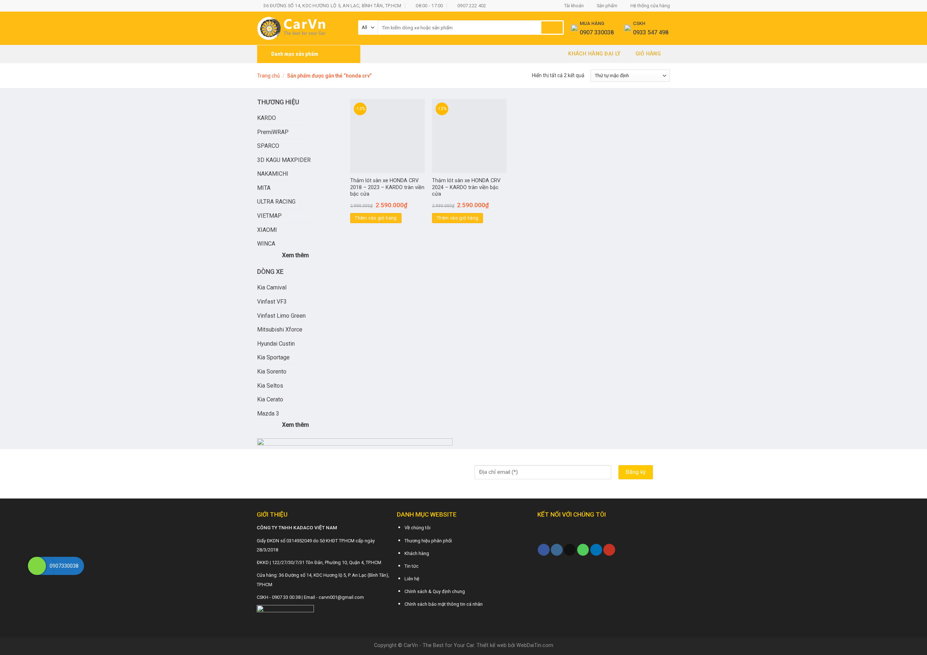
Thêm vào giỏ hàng (376, 218)
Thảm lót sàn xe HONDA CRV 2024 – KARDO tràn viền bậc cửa (466, 187)
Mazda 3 (268, 413)
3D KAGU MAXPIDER (284, 160)
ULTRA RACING (276, 201)
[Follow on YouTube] (609, 550)
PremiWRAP (273, 132)
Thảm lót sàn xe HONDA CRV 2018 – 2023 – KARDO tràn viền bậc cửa (387, 187)
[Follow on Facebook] (544, 550)
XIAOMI (267, 229)
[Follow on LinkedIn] (596, 550)
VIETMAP (269, 215)
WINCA (266, 243)
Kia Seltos (270, 385)
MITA (263, 187)
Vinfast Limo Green (281, 315)
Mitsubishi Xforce (279, 329)
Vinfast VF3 (272, 301)
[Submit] (552, 27)
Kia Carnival (271, 287)
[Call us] (583, 550)
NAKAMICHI (272, 173)
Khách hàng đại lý (594, 54)
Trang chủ (268, 76)
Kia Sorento (271, 371)
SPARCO (268, 145)
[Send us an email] (570, 550)
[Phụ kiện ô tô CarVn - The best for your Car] (302, 28)
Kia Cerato (270, 399)
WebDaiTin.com (534, 645)
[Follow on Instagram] (557, 550)
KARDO (266, 117)
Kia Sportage (273, 357)
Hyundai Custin (276, 343)
